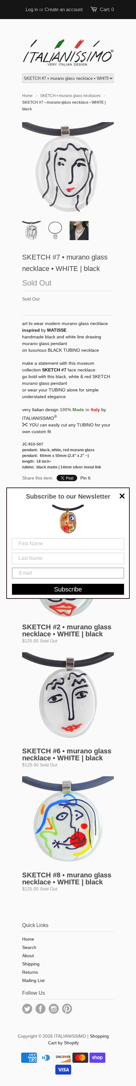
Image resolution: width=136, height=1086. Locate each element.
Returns (30, 972)
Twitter (27, 1009)
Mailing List (33, 980)
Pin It (85, 478)
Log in (32, 9)
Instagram (54, 1009)
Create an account (64, 9)
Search (29, 947)
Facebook (40, 1009)
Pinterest (67, 1009)
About (28, 955)
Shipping (31, 963)
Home (28, 939)
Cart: (107, 9)
